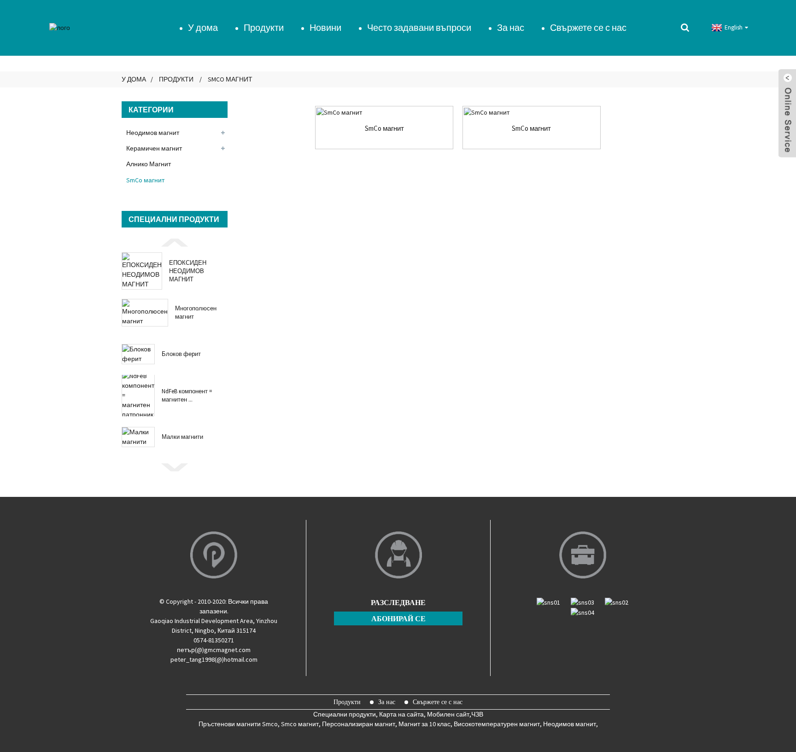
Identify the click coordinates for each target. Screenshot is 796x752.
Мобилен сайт (448, 714)
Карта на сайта (401, 714)
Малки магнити (182, 437)
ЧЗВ (477, 714)
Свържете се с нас (588, 27)
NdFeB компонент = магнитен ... (187, 395)
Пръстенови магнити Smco (238, 724)
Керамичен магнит (154, 148)
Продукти (264, 27)
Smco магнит (300, 724)
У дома (203, 27)
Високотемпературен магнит (497, 724)
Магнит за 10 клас (424, 724)
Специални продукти (344, 714)
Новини (325, 27)
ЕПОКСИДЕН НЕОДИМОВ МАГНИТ (187, 271)
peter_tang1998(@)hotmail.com (214, 659)
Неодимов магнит (152, 132)
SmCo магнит (230, 79)
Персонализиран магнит (358, 724)
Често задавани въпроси (419, 27)
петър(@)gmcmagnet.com (214, 650)
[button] (175, 241)
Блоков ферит (181, 354)
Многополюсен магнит (196, 312)
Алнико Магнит (148, 164)
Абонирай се (398, 618)
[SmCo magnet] (384, 112)
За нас (510, 27)
